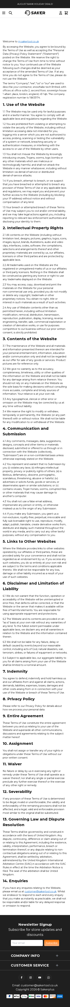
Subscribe (51, 942)
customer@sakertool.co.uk (39, 985)
